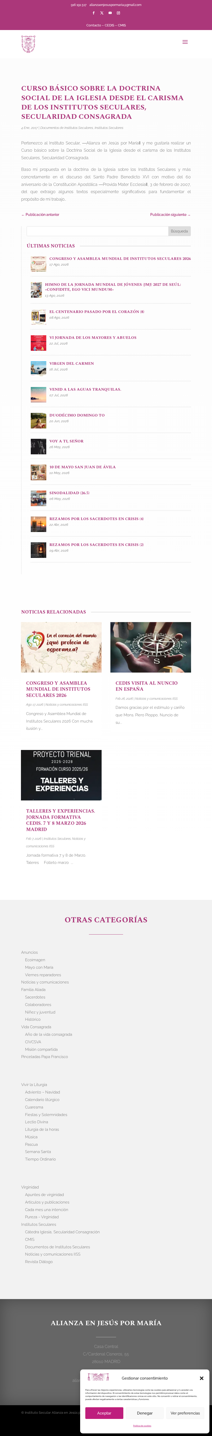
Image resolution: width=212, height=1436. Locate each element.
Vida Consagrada (36, 1027)
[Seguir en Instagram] (118, 13)
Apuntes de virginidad (44, 1194)
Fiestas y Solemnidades (46, 1114)
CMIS (122, 25)
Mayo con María (39, 967)
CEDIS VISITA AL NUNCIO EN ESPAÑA (147, 686)
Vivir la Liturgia (34, 1084)
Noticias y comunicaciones (45, 982)
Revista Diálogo (39, 1261)
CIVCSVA (33, 1042)
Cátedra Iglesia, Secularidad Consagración (62, 1232)
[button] (201, 1378)
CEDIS (109, 25)
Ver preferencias (185, 1413)
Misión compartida (41, 1049)
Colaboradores (38, 1004)
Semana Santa (38, 1151)
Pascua (31, 1144)
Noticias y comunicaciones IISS (67, 704)
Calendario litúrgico (42, 1099)
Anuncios (29, 952)
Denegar (145, 1413)
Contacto (93, 25)
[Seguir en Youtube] (110, 13)
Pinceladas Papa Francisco (44, 1056)
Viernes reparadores (43, 975)
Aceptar (104, 1413)
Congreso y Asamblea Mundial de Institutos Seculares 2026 (58, 689)
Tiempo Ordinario (40, 1159)
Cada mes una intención (46, 1209)
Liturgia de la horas (42, 1129)
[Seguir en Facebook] (93, 13)
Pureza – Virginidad (42, 1217)
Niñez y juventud (40, 1012)
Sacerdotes (35, 997)
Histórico (33, 1019)
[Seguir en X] (102, 13)
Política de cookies (142, 1425)
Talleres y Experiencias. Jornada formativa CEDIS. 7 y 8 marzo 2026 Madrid (60, 820)
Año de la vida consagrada (48, 1034)
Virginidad (30, 1187)
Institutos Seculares (109, 128)
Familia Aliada (33, 989)
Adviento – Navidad (42, 1092)
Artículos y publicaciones (47, 1202)
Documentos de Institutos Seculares (66, 128)
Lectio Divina (36, 1122)
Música (31, 1137)
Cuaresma (34, 1107)
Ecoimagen (35, 960)
